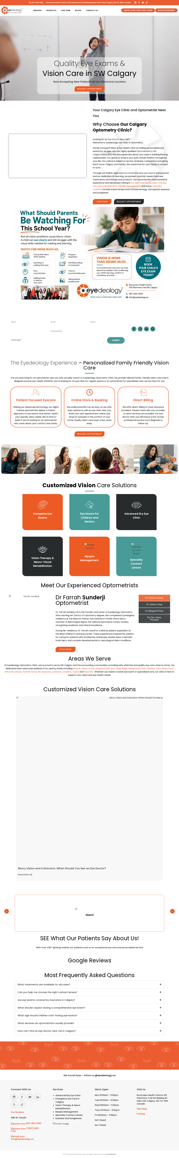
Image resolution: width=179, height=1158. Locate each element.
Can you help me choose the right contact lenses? (47, 992)
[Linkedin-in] (146, 328)
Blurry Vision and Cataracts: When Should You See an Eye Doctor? (62, 868)
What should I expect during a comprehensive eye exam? (51, 1007)
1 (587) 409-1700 (25, 1130)
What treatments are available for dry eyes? (44, 984)
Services (37, 10)
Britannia (9, 671)
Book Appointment (166, 10)
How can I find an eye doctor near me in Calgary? (47, 1031)
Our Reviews (17, 1112)
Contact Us (92, 10)
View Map (142, 1108)
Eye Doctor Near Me (118, 139)
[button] (5, 459)
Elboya (18, 671)
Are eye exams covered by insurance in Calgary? (46, 1000)
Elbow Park (167, 668)
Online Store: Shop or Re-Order (138, 10)
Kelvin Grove (88, 668)
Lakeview (57, 671)
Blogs (78, 10)
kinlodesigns (111, 1154)
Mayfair (77, 668)
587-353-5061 (37, 2)
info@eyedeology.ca (22, 1139)
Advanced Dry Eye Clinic (68, 1095)
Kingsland (100, 668)
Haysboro (46, 671)
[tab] (154, 598)
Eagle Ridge (121, 668)
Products (51, 10)
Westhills (88, 671)
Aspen (75, 671)
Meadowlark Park (137, 668)
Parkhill (26, 671)
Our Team (65, 10)
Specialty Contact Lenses (69, 1115)
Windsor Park (154, 668)
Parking (141, 1113)
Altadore (67, 671)
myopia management (129, 186)
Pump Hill (35, 671)
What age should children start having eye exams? (47, 1015)
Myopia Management (66, 1111)
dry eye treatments (141, 182)
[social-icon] (14, 1097)
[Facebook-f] (133, 328)
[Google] (152, 328)
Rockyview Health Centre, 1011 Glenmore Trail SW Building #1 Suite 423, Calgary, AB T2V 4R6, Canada (88, 2)
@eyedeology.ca (105, 1075)
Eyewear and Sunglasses (68, 1118)
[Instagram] (140, 328)
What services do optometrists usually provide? (46, 1023)
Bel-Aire (110, 668)
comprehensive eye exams (141, 173)
